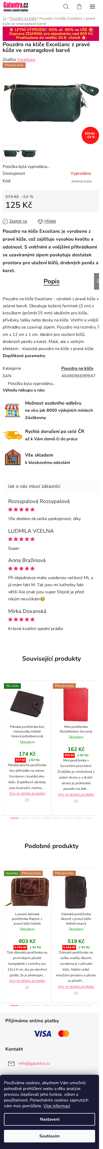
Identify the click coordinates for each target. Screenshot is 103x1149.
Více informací (56, 1106)
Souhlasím (49, 1136)
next (97, 711)
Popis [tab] (52, 281)
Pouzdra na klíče (77, 368)
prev (5, 711)
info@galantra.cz (34, 1063)
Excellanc (26, 59)
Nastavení (49, 1119)
